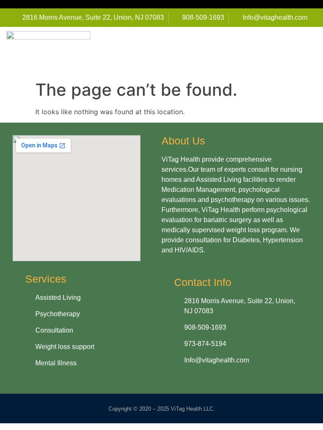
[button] (311, 51)
